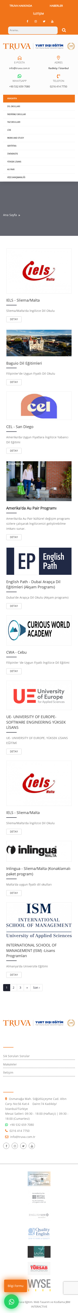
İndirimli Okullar (16, 114)
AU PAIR (11, 169)
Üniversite (12, 153)
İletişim (38, 13)
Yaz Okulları (13, 122)
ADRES (58, 62)
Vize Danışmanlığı (16, 177)
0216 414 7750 (58, 86)
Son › (36, 987)
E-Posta (19, 62)
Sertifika (11, 145)
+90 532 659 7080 (19, 86)
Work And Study (15, 137)
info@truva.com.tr (19, 68)
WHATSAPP (19, 81)
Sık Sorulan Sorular (16, 1056)
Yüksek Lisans (14, 161)
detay (14, 319)
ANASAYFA (12, 98)
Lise (9, 130)
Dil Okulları (13, 106)
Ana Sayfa (10, 215)
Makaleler (10, 1064)
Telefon (58, 81)
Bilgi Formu (16, 1286)
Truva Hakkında (21, 6)
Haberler (56, 6)
